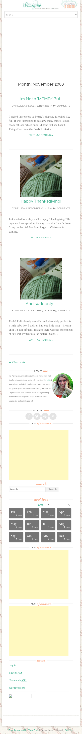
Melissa (20, 106)
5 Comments (62, 310)
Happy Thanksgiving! (41, 201)
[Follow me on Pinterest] (45, 416)
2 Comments (62, 208)
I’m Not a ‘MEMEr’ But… (41, 98)
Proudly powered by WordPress (23, 729)
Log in (12, 665)
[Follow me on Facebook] (29, 416)
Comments (17, 680)
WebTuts (69, 729)
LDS (48, 380)
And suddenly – (41, 303)
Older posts (17, 362)
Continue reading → (41, 135)
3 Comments (62, 106)
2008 (40, 504)
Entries (15, 672)
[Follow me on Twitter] (37, 416)
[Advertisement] (41, 54)
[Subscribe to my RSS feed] (53, 416)
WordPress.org (17, 688)
